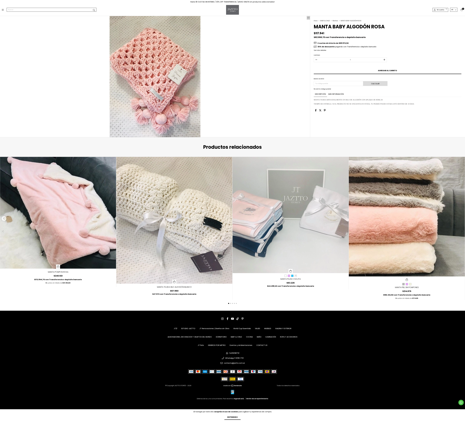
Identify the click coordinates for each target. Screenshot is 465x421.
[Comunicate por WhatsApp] (461, 402)
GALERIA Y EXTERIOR (283, 328)
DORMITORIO (221, 337)
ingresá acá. (239, 399)
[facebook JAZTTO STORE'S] (227, 319)
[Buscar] (94, 10)
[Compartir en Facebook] (316, 110)
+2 (295, 275)
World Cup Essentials (242, 328)
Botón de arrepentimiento (257, 399)
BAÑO (259, 337)
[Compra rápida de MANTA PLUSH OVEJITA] (291, 271)
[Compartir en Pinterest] (325, 110)
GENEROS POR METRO (217, 345)
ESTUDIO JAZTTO (188, 328)
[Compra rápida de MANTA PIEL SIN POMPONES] (407, 279)
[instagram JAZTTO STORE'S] (222, 319)
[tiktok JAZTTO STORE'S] (237, 319)
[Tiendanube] (232, 386)
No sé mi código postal (322, 89)
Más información (336, 94)
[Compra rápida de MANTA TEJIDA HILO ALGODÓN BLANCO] (174, 282)
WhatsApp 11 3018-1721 (234, 358)
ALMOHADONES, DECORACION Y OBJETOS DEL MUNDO (190, 337)
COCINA (249, 337)
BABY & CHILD (325, 21)
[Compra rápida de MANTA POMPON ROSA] (58, 267)
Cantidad (317, 55)
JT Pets (201, 345)
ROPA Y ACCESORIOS (288, 337)
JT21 (175, 328)
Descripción (320, 94)
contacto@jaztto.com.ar (234, 363)
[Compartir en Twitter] (320, 110)
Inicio (316, 21)
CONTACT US (261, 345)
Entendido (232, 417)
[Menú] (4, 9)
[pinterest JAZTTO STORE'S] (242, 319)
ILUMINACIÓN (271, 337)
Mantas (335, 21)
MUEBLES (267, 328)
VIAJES (257, 328)
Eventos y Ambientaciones (241, 345)
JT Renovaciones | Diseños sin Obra (214, 328)
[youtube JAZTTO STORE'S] (232, 319)
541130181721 (234, 353)
